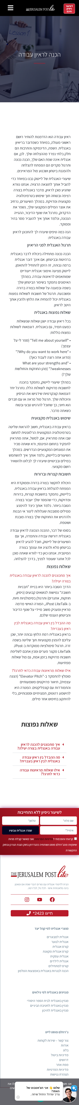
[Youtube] (40, 900)
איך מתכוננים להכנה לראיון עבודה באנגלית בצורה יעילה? (38, 746)
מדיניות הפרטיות (43, 839)
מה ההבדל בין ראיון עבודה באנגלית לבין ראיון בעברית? (40, 759)
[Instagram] (27, 900)
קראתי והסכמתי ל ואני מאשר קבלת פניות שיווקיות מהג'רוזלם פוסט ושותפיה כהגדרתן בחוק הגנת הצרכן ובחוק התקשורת (40, 844)
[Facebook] (52, 900)
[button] (39, 746)
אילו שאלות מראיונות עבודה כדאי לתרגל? (41, 670)
